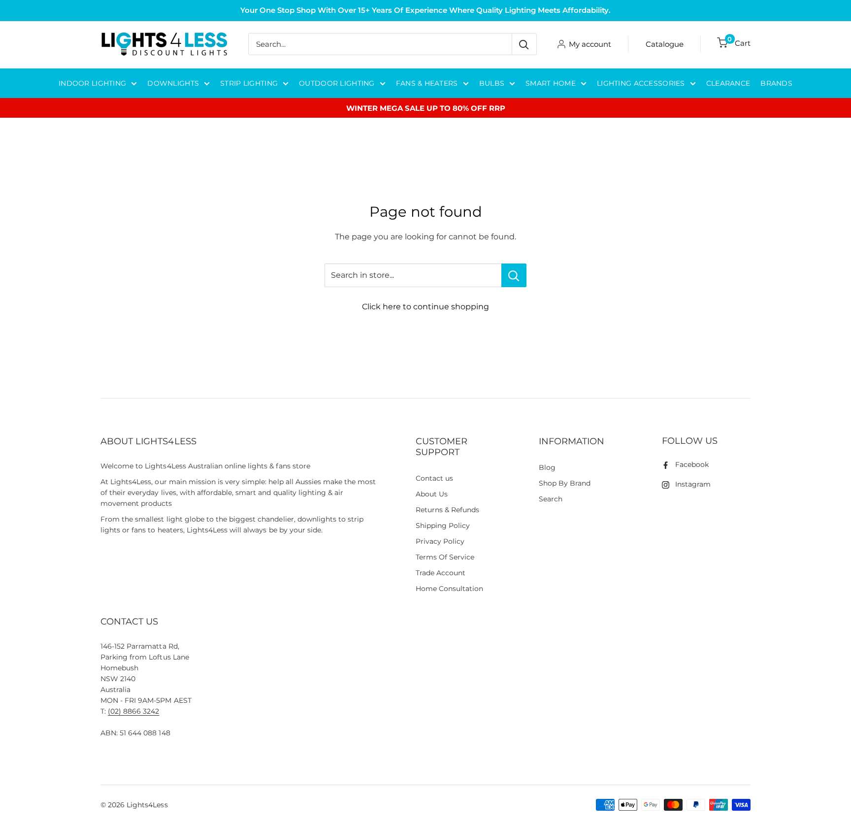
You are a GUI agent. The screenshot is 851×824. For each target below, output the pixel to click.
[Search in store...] (513, 275)
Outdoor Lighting (336, 83)
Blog (547, 467)
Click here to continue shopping (425, 306)
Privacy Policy (440, 541)
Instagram (693, 484)
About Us (432, 494)
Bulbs (491, 83)
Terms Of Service (445, 557)
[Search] (524, 44)
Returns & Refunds (448, 509)
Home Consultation (450, 588)
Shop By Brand (564, 483)
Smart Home (550, 83)
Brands (776, 83)
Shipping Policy (443, 525)
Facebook (692, 464)
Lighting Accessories (641, 83)
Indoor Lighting (92, 83)
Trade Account (440, 572)
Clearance (728, 83)
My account (590, 44)
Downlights (173, 83)
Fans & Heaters (427, 83)
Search (550, 498)
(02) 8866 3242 (133, 711)
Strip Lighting (249, 83)
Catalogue (665, 44)
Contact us (434, 478)
